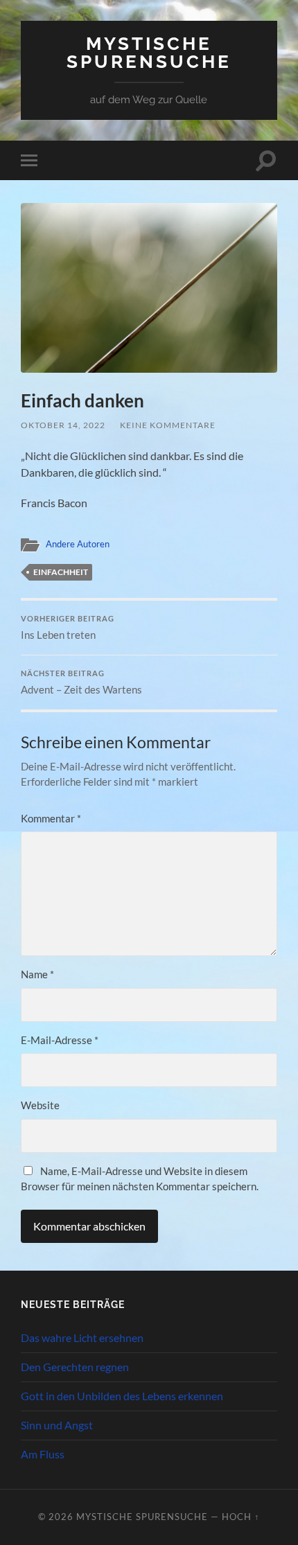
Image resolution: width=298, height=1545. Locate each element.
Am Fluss (42, 1453)
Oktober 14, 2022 (63, 425)
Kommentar (51, 818)
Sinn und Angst (57, 1424)
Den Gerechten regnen (75, 1366)
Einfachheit (60, 572)
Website (40, 1105)
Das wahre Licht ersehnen (82, 1337)
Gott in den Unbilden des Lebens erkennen (122, 1395)
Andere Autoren (77, 543)
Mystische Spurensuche (149, 52)
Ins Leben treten (67, 628)
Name (37, 974)
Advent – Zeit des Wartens (81, 682)
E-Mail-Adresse (59, 1040)
